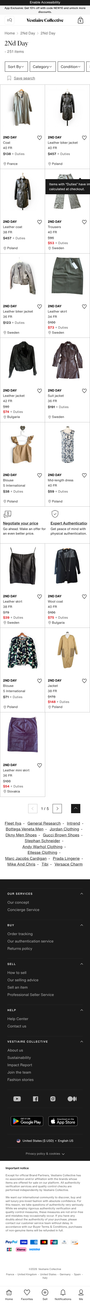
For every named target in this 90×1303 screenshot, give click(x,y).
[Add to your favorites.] (39, 138)
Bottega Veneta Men (25, 829)
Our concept (18, 902)
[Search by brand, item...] (9, 20)
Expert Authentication (70, 523)
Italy (45, 1278)
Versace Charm (68, 864)
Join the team (19, 1072)
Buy (10, 925)
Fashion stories (20, 1079)
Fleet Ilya (13, 823)
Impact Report (19, 1065)
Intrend (73, 823)
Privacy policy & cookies (43, 1153)
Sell (11, 964)
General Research (44, 823)
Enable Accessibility (45, 2)
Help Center (17, 1018)
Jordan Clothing (64, 829)
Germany (65, 1274)
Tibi (45, 864)
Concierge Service (23, 909)
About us (15, 1050)
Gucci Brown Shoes (61, 835)
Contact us (16, 1026)
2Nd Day (27, 33)
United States (48, 1274)
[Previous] (32, 808)
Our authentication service (30, 941)
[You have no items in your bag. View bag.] (80, 20)
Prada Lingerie (66, 858)
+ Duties (18, 153)
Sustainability (19, 1057)
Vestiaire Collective (27, 1042)
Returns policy (19, 948)
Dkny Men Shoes (21, 835)
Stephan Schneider (42, 841)
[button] (80, 20)
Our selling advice (23, 980)
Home (10, 33)
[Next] (57, 808)
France (10, 1274)
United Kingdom (27, 1274)
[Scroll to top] (75, 808)
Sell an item (17, 987)
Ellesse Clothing (42, 852)
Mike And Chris (21, 864)
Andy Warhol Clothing (42, 847)
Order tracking (20, 933)
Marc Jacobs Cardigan (26, 858)
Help (11, 1010)
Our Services (20, 894)
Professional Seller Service (30, 994)
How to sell (17, 972)
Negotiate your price (20, 523)
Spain (77, 1274)
